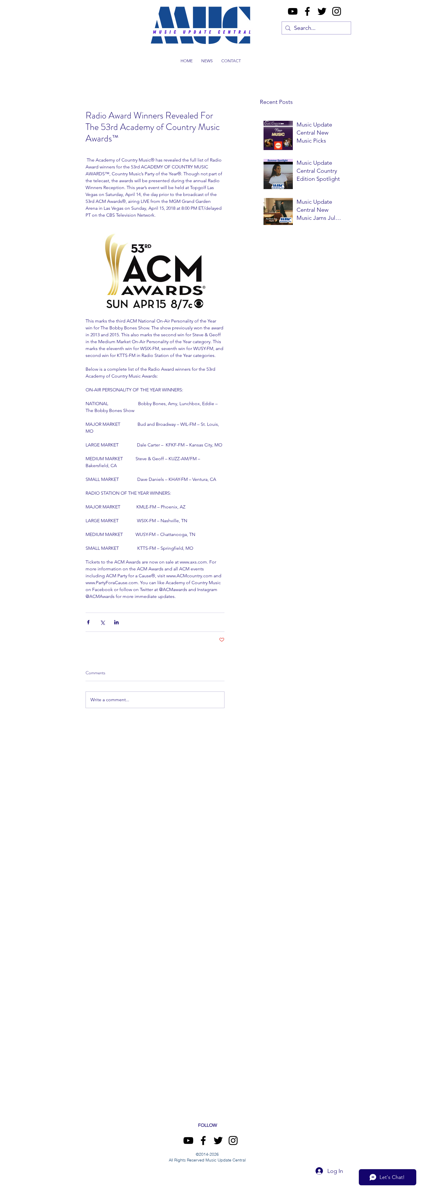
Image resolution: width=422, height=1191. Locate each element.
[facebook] (307, 11)
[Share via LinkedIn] (116, 622)
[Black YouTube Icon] (293, 11)
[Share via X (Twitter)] (102, 622)
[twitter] (322, 11)
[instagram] (336, 11)
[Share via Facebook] (88, 622)
